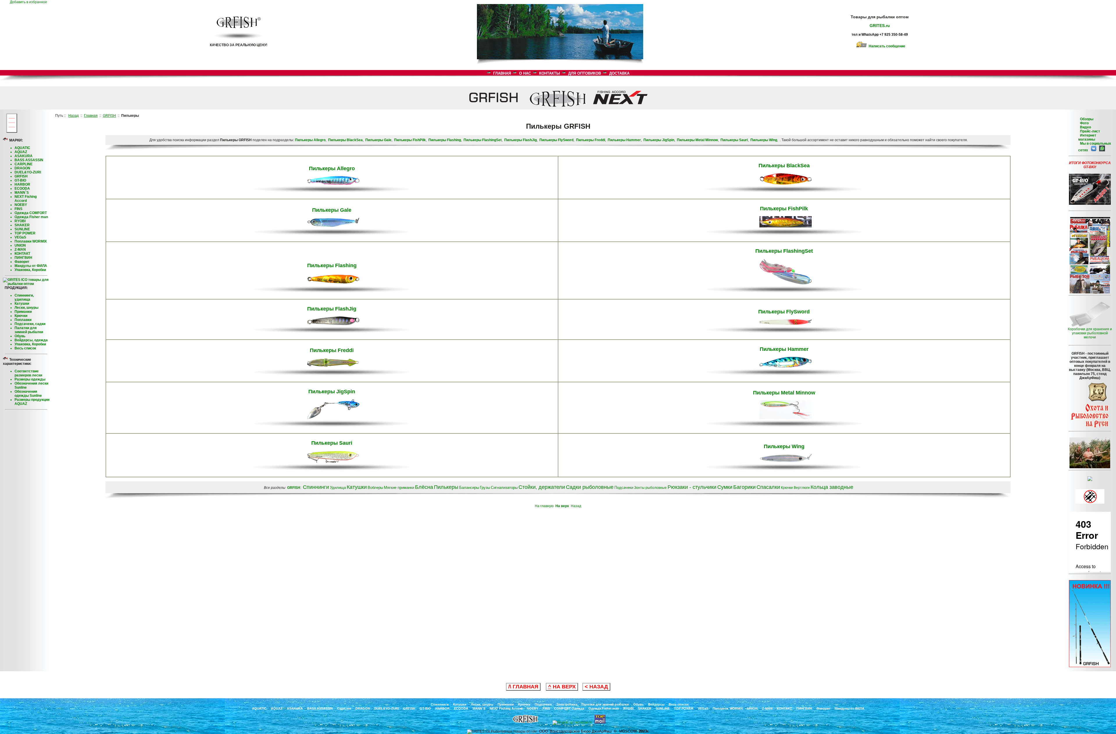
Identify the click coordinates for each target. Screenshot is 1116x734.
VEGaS (20, 237)
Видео (1084, 127)
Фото (1083, 123)
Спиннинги (440, 704)
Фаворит (22, 262)
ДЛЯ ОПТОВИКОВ (584, 73)
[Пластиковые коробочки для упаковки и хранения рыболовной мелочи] (1090, 326)
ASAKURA (24, 156)
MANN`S (22, 193)
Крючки (21, 316)
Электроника (566, 704)
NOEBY (21, 205)
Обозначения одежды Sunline (28, 394)
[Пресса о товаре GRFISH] (1090, 292)
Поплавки (23, 320)
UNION (20, 245)
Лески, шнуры (26, 308)
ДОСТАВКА (619, 73)
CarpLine (344, 708)
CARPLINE (24, 164)
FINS (18, 209)
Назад (576, 506)
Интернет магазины (1087, 137)
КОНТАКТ (22, 254)
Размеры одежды (30, 379)
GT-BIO (20, 180)
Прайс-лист (1089, 131)
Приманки (23, 312)
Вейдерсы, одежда (31, 340)
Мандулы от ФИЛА (31, 266)
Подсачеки (543, 704)
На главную (544, 506)
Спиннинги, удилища (24, 297)
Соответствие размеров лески (28, 373)
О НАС (525, 73)
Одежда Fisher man (31, 217)
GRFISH (21, 176)
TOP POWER (25, 233)
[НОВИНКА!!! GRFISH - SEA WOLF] (1090, 666)
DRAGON (22, 168)
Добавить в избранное (30, 2)
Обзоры (1086, 119)
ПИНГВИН (23, 258)
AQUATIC (22, 148)
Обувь (20, 336)
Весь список (25, 348)
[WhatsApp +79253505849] (1101, 150)
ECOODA (22, 188)
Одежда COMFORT (31, 213)
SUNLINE (22, 229)
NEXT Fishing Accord (26, 199)
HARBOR (22, 184)
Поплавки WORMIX (31, 241)
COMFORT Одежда (569, 708)
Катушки (22, 304)
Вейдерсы (656, 704)
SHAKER (22, 225)
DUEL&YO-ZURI (28, 172)
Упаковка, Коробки (30, 270)
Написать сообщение (886, 46)
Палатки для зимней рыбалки (29, 330)
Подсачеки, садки (30, 324)
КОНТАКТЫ (549, 73)
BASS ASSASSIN (29, 160)
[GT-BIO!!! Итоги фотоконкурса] (1090, 204)
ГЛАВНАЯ (502, 73)
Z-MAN (20, 249)
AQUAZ (21, 152)
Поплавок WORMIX (728, 708)
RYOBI (20, 221)
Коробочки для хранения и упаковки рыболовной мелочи (1090, 333)
